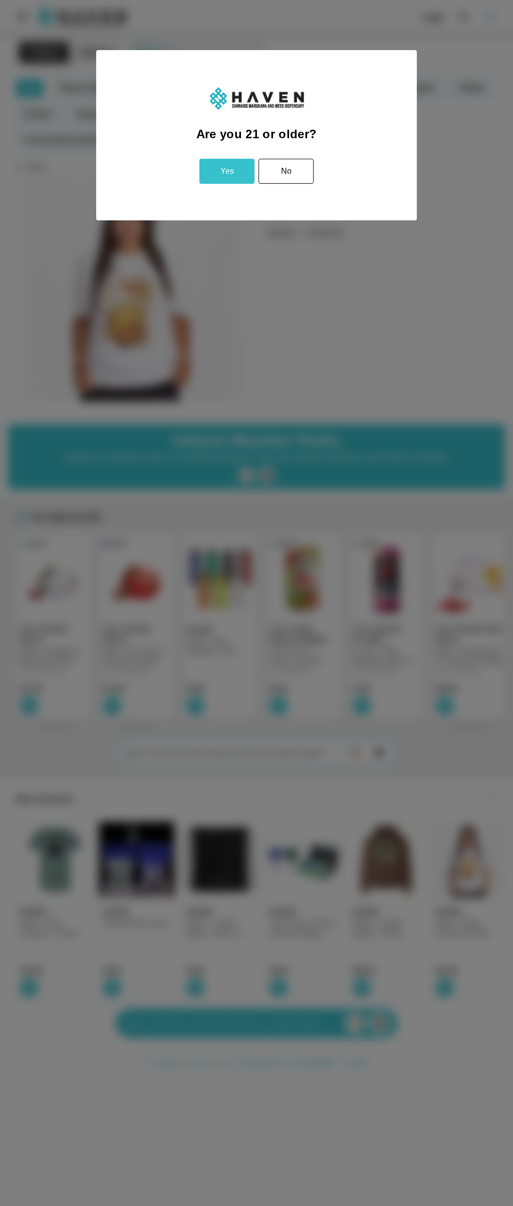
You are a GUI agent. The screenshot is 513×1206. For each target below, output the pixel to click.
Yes (227, 171)
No (286, 171)
